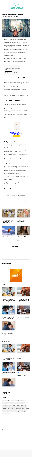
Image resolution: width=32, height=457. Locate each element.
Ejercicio (14, 405)
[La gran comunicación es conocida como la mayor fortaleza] (23, 310)
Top (16, 455)
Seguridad (4, 411)
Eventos (18, 405)
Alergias (13, 400)
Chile (16, 402)
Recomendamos (8, 73)
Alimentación (17, 400)
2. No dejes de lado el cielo (9, 69)
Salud (3, 297)
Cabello (13, 402)
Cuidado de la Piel (25, 402)
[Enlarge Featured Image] (16, 28)
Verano (9, 413)
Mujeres (23, 408)
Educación (10, 405)
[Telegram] (1, 50)
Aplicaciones (22, 400)
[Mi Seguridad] (16, 6)
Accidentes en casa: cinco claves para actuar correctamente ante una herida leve (23, 300)
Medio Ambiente (18, 408)
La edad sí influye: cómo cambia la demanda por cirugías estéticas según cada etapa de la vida (8, 317)
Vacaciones (4, 413)
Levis (9, 408)
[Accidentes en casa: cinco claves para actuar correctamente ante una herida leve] (23, 291)
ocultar (14, 66)
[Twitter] (1, 42)
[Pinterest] (29, 201)
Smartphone (13, 411)
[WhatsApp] (1, 53)
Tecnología (18, 411)
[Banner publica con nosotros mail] (16, 281)
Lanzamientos (5, 408)
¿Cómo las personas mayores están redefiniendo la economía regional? (23, 220)
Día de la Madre (5, 405)
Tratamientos (23, 411)
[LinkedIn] (1, 46)
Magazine (18, 372)
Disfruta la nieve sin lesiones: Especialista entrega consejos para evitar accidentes (8, 238)
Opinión (3, 12)
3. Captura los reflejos (8, 71)
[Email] (1, 44)
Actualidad (18, 297)
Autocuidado (4, 402)
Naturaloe (27, 408)
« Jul (2, 429)
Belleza (9, 402)
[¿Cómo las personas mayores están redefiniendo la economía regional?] (23, 213)
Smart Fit (8, 411)
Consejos (20, 402)
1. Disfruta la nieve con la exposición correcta (12, 68)
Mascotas (13, 408)
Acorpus (4, 400)
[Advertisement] (16, 438)
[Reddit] (1, 48)
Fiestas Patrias (23, 405)
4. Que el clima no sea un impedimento (11, 72)
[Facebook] (1, 40)
